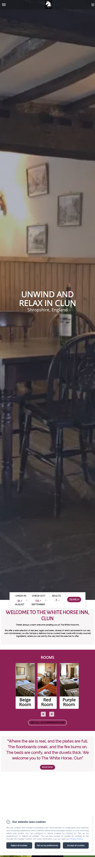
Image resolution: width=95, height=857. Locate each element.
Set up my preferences (47, 845)
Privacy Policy (76, 839)
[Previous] (43, 714)
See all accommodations (47, 722)
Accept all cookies (75, 845)
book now (47, 767)
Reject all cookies (19, 845)
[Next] (51, 714)
